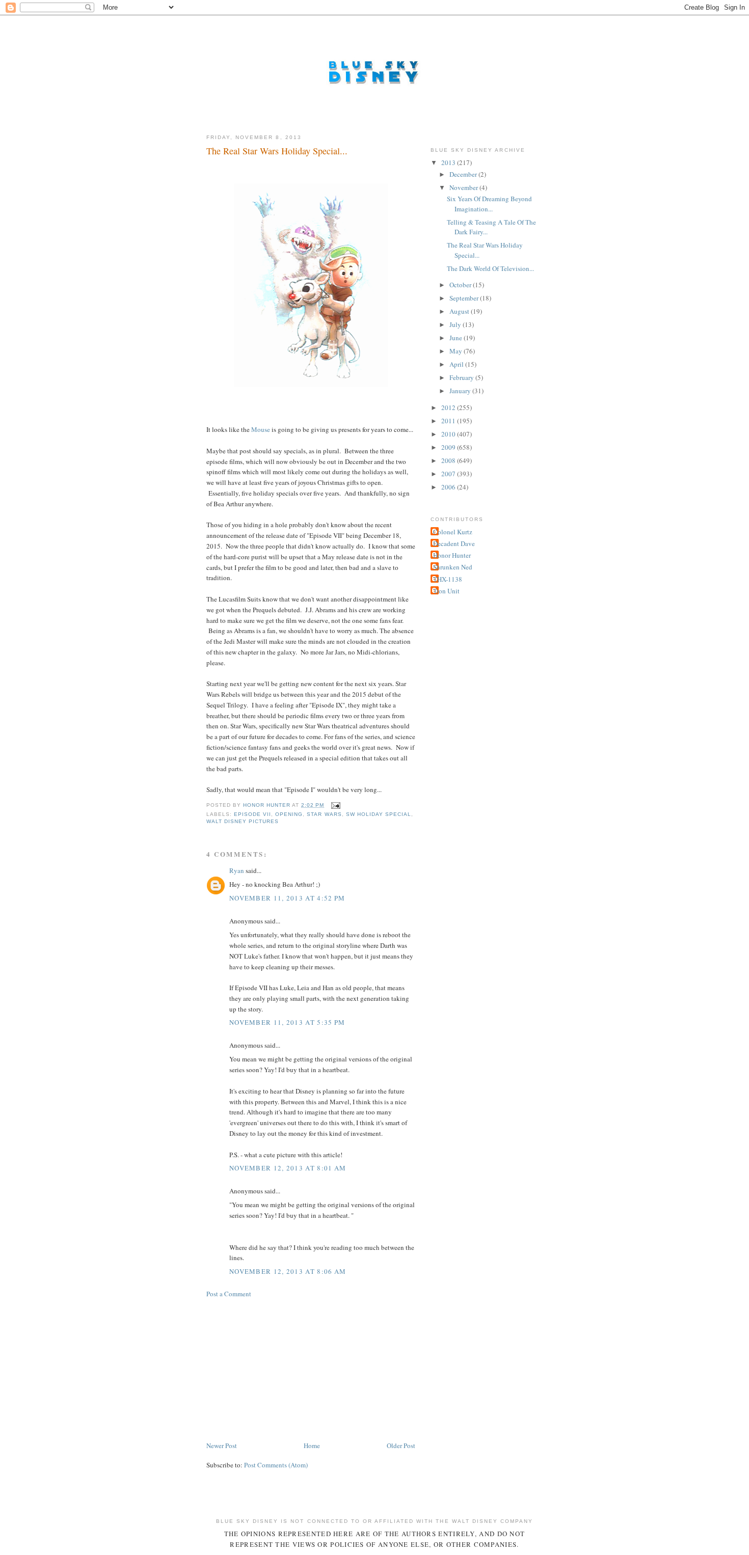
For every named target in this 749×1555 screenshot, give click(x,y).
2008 (449, 460)
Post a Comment (228, 1293)
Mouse (260, 429)
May (456, 351)
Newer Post (221, 1445)
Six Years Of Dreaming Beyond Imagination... (489, 203)
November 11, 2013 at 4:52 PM (287, 898)
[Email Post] (335, 805)
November (464, 187)
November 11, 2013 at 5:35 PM (287, 1022)
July (456, 324)
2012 (449, 407)
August (460, 311)
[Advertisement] (282, 1368)
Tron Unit (446, 590)
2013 (449, 162)
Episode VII (252, 814)
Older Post (401, 1445)
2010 (449, 434)
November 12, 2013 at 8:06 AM (287, 1271)
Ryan (236, 870)
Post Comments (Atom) (276, 1464)
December (463, 174)
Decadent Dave (454, 543)
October (461, 284)
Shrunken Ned (452, 566)
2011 (449, 420)
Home (312, 1445)
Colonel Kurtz (452, 531)
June (456, 337)
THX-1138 (447, 579)
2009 (449, 447)
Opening (289, 814)
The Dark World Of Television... (490, 268)
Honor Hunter (452, 555)
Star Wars (324, 814)
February (462, 377)
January (460, 390)
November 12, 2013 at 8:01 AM (287, 1167)
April (457, 364)
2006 (449, 487)
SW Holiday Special (378, 814)
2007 (449, 473)
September (464, 298)
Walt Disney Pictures (242, 821)
